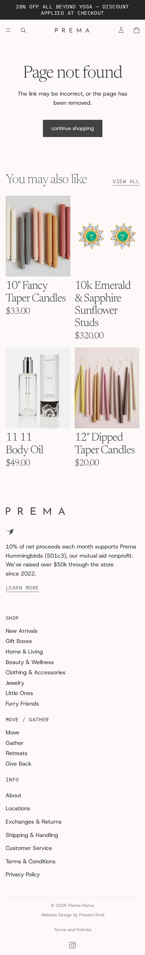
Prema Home (81, 905)
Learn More (22, 588)
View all (126, 181)
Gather (15, 743)
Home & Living (24, 652)
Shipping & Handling (32, 835)
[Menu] (8, 30)
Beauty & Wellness (30, 662)
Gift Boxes (19, 641)
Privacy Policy (23, 874)
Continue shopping (72, 128)
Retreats (16, 753)
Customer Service (29, 848)
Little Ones (19, 693)
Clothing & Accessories (35, 672)
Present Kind (91, 915)
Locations (18, 808)
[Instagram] (72, 945)
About (13, 795)
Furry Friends (22, 703)
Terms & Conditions (31, 861)
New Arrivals (22, 631)
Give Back (18, 763)
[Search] (23, 30)
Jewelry (15, 683)
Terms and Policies (73, 930)
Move (12, 732)
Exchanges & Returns (34, 821)
